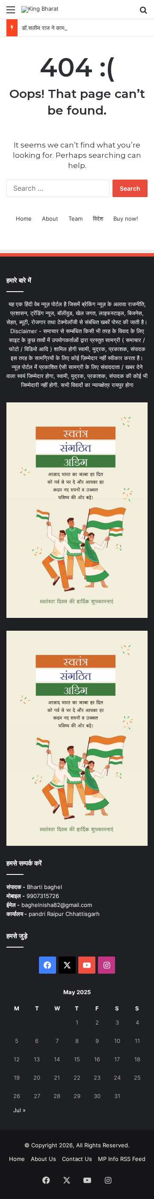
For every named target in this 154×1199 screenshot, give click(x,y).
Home (24, 218)
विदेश (98, 218)
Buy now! (125, 218)
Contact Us (77, 1158)
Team (75, 218)
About (50, 218)
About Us (43, 1158)
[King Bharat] (40, 9)
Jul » (19, 1110)
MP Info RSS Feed (121, 1158)
